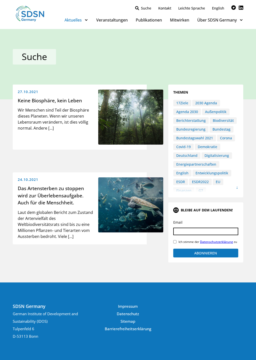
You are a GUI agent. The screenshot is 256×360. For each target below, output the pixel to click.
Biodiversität (223, 120)
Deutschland (187, 155)
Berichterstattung (191, 120)
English (218, 8)
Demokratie (207, 146)
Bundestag (221, 129)
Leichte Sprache (191, 8)
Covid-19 (183, 146)
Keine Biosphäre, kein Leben (50, 100)
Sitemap (127, 321)
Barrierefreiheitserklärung (128, 328)
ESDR (180, 181)
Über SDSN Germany (217, 20)
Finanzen (184, 190)
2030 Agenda (206, 103)
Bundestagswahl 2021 (194, 138)
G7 (200, 190)
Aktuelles (73, 20)
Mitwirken (179, 20)
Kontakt (164, 8)
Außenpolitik (215, 111)
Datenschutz (128, 313)
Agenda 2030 (187, 111)
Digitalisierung (216, 155)
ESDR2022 (200, 181)
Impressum (128, 306)
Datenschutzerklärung (216, 242)
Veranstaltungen (112, 20)
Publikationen (149, 20)
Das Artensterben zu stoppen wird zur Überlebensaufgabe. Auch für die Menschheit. (51, 195)
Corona (226, 138)
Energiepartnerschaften (196, 164)
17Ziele (182, 103)
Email (177, 222)
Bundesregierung (191, 129)
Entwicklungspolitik (212, 173)
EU (218, 181)
